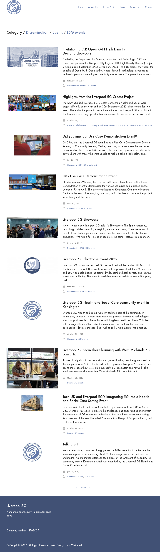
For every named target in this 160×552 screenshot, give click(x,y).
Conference (103, 125)
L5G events (76, 32)
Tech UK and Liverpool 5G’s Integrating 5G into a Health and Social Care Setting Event (106, 399)
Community (92, 125)
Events (57, 32)
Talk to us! (70, 444)
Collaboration (80, 125)
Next (83, 487)
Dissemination (37, 32)
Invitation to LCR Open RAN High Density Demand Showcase (94, 51)
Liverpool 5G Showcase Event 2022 (90, 259)
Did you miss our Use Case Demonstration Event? (100, 136)
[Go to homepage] (14, 7)
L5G (139, 125)
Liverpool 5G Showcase (81, 219)
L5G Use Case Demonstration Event (90, 176)
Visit (95, 165)
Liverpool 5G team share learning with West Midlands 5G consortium (106, 352)
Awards (70, 125)
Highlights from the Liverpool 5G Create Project (98, 97)
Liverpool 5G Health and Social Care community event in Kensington (106, 304)
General (132, 125)
